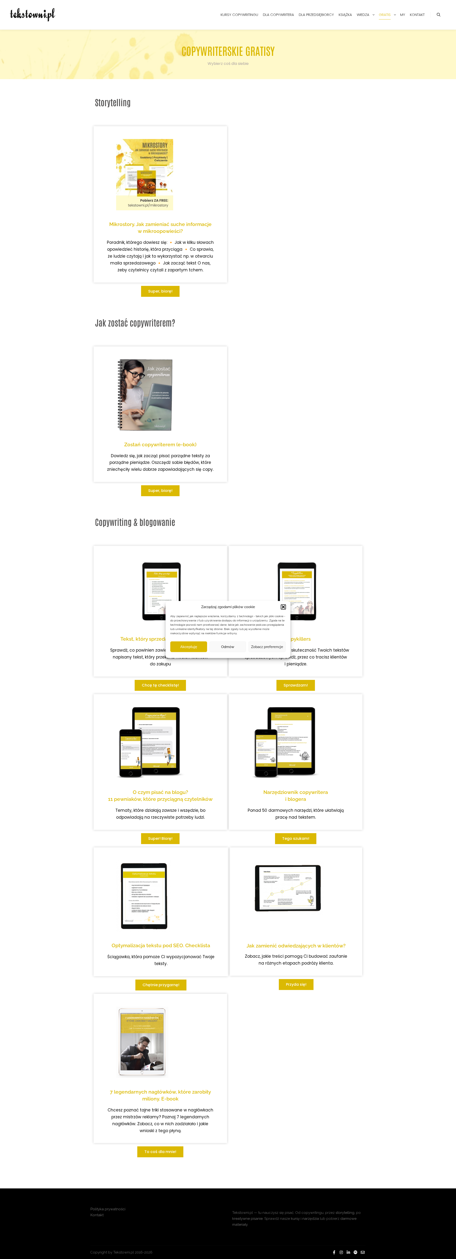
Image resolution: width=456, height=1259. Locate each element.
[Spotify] (355, 1252)
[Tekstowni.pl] (33, 14)
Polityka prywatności (107, 1209)
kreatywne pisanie (247, 1218)
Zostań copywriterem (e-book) (160, 444)
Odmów (227, 647)
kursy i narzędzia (305, 1218)
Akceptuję (188, 647)
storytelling (345, 1213)
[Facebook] (334, 1252)
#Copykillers (296, 639)
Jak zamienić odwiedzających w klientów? (296, 946)
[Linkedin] (348, 1252)
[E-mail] (363, 1252)
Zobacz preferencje (267, 647)
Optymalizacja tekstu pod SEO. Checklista (161, 945)
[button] (283, 607)
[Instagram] (341, 1252)
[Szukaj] (438, 15)
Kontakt (97, 1215)
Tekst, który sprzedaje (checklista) (160, 639)
